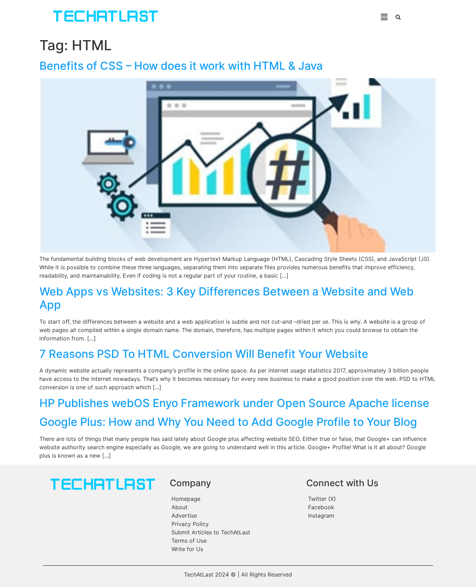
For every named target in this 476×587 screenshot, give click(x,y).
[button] (282, 16)
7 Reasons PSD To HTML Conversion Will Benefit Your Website (203, 354)
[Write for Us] (234, 549)
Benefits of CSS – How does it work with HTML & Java (181, 66)
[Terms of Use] (234, 540)
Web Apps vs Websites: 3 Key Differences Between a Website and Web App (226, 298)
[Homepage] (234, 499)
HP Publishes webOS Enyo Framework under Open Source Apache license (234, 403)
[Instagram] (369, 515)
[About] (234, 507)
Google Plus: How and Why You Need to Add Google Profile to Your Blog (228, 422)
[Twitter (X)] (369, 499)
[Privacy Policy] (234, 524)
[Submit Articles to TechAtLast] (234, 532)
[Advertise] (234, 515)
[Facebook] (369, 507)
